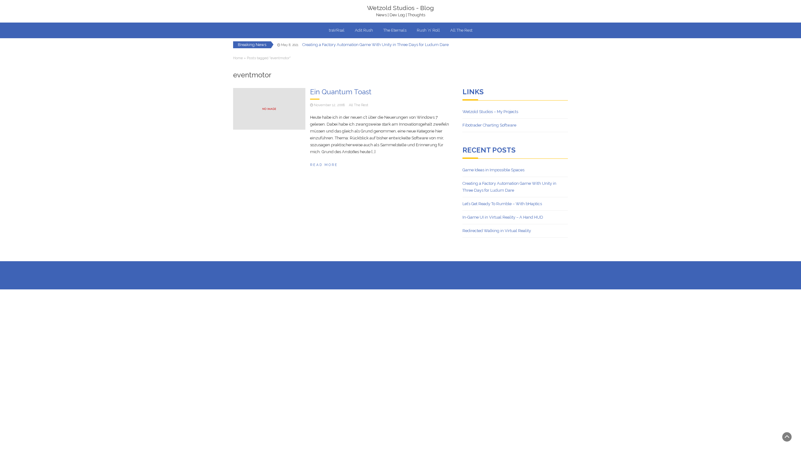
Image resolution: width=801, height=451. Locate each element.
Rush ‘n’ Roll (428, 30)
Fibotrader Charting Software (489, 125)
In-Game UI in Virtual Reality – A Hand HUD (502, 217)
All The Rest (461, 30)
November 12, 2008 (329, 105)
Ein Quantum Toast (340, 92)
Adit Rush (364, 30)
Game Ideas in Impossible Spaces (493, 170)
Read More (324, 165)
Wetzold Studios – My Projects (490, 111)
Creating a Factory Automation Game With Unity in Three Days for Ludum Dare (375, 44)
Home (238, 58)
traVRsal (336, 30)
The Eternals (394, 30)
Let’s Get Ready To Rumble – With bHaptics (502, 203)
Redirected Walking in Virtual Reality (496, 230)
